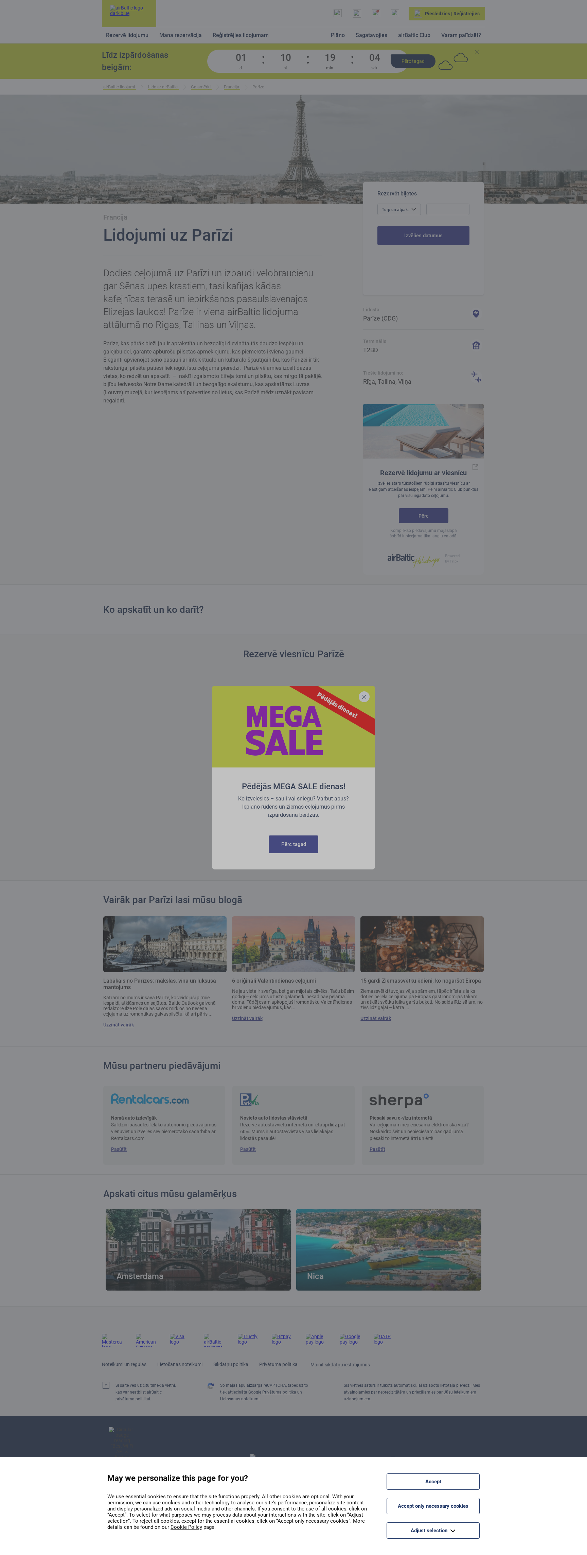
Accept (433, 1482)
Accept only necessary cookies (433, 1506)
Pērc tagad (293, 844)
